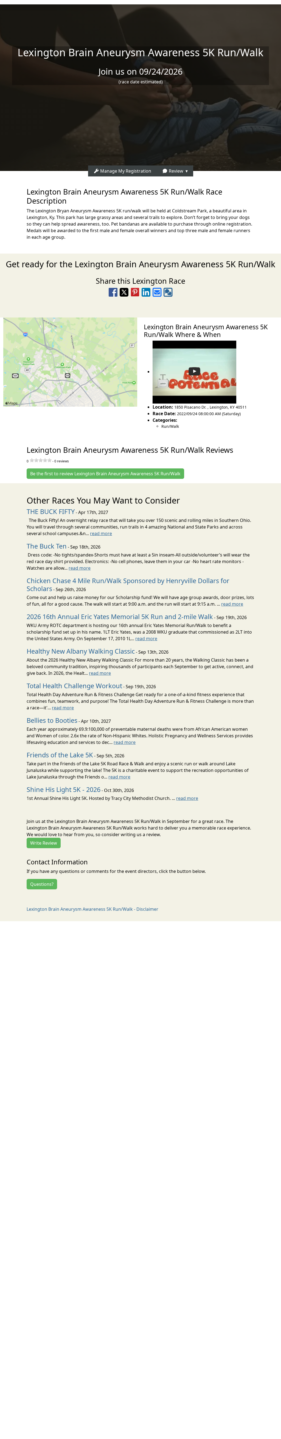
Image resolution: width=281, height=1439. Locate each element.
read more (101, 533)
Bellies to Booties (52, 720)
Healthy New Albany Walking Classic (81, 651)
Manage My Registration (125, 171)
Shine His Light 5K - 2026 (63, 789)
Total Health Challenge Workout (74, 685)
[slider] (41, 460)
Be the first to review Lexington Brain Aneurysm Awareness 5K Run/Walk (105, 474)
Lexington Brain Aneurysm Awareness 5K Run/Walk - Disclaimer (92, 909)
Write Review (43, 843)
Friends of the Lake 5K (60, 755)
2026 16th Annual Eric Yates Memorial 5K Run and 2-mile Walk (120, 616)
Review (175, 171)
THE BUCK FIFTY (51, 511)
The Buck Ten (47, 546)
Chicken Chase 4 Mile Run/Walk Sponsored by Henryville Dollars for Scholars (128, 584)
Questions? (42, 884)
